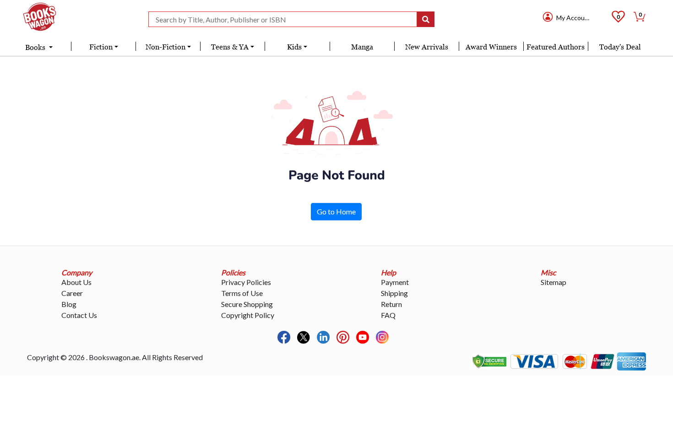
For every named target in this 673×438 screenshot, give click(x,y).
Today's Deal (620, 47)
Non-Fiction (165, 47)
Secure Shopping (247, 304)
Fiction (101, 47)
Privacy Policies (246, 282)
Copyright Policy (247, 315)
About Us (76, 282)
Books (36, 47)
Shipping (394, 293)
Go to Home (336, 211)
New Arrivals (426, 47)
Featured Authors (555, 47)
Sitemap (553, 282)
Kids (294, 47)
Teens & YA (230, 47)
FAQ (388, 315)
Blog (68, 304)
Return (391, 304)
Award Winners (491, 47)
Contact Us (79, 315)
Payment (395, 282)
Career (72, 293)
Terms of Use (242, 293)
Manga (362, 47)
